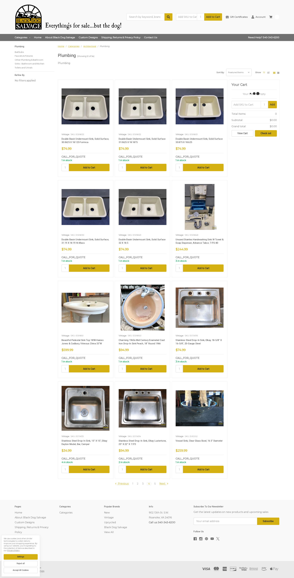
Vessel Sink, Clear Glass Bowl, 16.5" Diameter (199, 440)
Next (162, 483)
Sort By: (220, 72)
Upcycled (110, 522)
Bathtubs (19, 52)
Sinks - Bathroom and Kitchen (29, 63)
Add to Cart (213, 16)
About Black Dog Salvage (60, 37)
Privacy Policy (13, 550)
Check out (266, 133)
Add (272, 104)
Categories (21, 37)
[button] (236, 548)
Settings (20, 557)
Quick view (85, 107)
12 (264, 72)
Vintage (109, 517)
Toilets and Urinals (23, 67)
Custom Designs (88, 37)
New (107, 512)
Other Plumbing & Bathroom (29, 60)
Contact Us (150, 37)
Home (37, 37)
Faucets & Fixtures (24, 56)
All (268, 72)
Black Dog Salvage (115, 527)
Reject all (21, 563)
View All (109, 532)
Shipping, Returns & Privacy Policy (120, 37)
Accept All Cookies (21, 570)
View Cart (242, 133)
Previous (123, 483)
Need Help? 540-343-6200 (263, 37)
